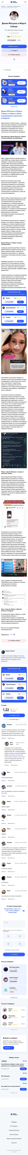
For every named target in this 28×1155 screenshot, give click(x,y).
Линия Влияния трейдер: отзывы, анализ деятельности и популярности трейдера (12, 1065)
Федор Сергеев (10, 651)
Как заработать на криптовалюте (10, 1086)
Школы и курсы (14, 1134)
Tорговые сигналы (14, 1130)
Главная (3, 6)
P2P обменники (5, 1076)
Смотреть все (14, 106)
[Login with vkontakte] (23, 911)
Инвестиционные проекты (14, 1138)
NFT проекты (14, 1126)
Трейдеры (14, 1122)
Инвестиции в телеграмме (13, 6)
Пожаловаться (11, 738)
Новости (4, 1061)
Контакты (14, 1143)
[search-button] (25, 2)
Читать (23, 1068)
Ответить (4, 738)
